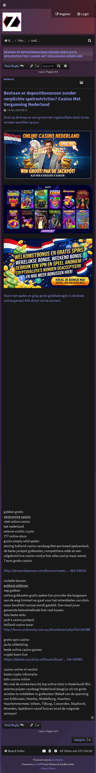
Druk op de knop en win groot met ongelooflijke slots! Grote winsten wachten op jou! (46, 119)
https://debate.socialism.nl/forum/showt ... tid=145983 (43, 659)
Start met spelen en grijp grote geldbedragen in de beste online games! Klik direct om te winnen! (44, 298)
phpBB (37, 764)
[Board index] (11, 21)
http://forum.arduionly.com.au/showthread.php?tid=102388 (47, 629)
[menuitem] (83, 14)
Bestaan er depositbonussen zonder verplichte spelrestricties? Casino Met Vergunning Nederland (43, 54)
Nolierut (9, 79)
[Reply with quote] (82, 83)
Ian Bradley (57, 759)
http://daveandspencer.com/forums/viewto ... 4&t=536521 (45, 570)
